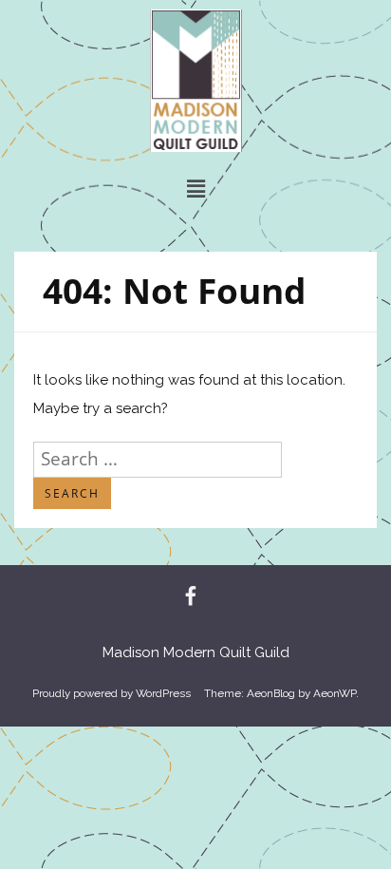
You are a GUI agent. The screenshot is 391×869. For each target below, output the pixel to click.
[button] (195, 188)
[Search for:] (157, 458)
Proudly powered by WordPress (111, 693)
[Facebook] (191, 597)
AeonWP (334, 693)
